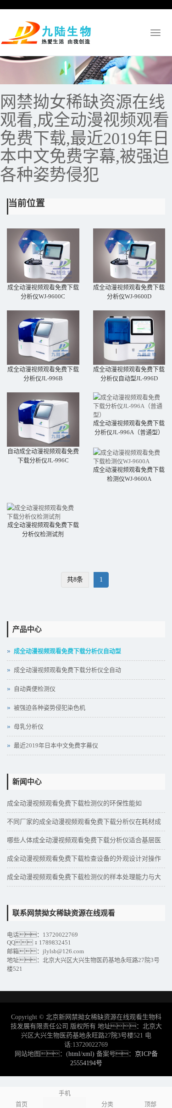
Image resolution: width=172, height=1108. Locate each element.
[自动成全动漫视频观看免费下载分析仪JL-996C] (43, 419)
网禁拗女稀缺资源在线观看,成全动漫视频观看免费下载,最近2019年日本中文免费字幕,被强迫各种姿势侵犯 (84, 138)
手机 (65, 1093)
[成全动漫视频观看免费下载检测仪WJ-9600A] (129, 456)
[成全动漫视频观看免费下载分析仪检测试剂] (43, 511)
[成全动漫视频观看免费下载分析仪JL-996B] (43, 337)
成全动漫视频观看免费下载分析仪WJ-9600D (129, 292)
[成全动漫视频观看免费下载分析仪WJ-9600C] (43, 255)
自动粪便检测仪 (34, 688)
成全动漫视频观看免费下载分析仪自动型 (67, 650)
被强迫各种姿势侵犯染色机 (49, 707)
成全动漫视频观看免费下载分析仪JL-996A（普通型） (129, 428)
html (74, 1053)
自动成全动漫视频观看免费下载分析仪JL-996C (43, 456)
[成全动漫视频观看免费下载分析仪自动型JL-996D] (129, 337)
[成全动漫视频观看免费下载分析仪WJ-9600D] (129, 255)
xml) (88, 1053)
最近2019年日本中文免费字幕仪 (56, 745)
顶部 (150, 1104)
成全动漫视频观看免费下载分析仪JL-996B (43, 374)
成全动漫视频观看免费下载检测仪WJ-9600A (129, 474)
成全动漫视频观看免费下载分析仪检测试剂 (43, 529)
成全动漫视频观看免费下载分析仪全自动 (67, 669)
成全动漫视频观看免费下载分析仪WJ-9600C (43, 292)
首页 (22, 1104)
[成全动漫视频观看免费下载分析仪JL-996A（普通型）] (129, 405)
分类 (107, 1104)
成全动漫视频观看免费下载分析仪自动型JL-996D (129, 374)
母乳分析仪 (29, 726)
